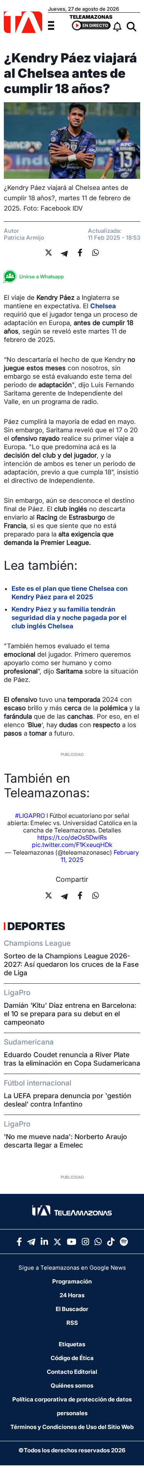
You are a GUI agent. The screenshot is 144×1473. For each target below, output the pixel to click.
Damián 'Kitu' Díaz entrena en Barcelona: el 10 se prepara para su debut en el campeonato (70, 1013)
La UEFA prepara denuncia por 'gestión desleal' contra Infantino (67, 1100)
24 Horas (72, 1295)
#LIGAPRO (30, 815)
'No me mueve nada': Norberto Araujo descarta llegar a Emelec (65, 1141)
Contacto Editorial (72, 1371)
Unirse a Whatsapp (41, 276)
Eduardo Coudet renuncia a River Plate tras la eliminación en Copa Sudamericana (72, 1059)
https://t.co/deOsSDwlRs (72, 837)
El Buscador (72, 1309)
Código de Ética (72, 1358)
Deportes (36, 926)
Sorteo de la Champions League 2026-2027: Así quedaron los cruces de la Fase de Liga (71, 964)
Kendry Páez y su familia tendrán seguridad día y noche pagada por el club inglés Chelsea (69, 617)
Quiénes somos (72, 1385)
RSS (72, 1322)
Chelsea (103, 306)
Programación (72, 1281)
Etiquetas (72, 1344)
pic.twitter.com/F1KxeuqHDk (72, 844)
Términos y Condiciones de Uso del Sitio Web (72, 1426)
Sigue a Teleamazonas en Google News (72, 1267)
